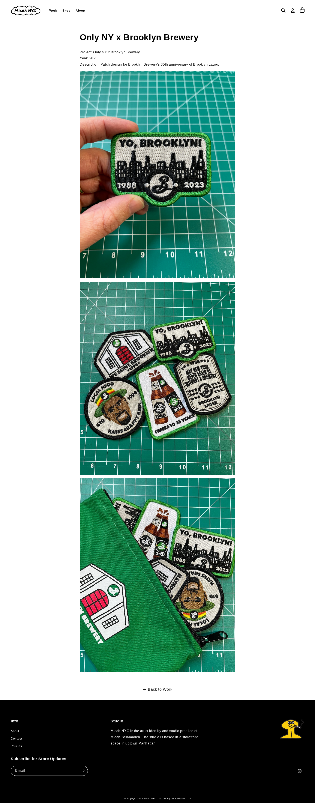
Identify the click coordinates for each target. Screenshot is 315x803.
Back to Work (160, 689)
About (15, 731)
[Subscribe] (83, 771)
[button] (283, 10)
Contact (16, 738)
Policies (16, 746)
